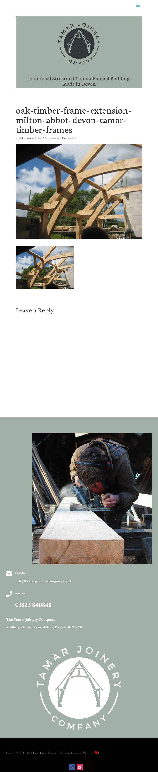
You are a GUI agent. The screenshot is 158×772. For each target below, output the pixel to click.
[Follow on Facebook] (72, 767)
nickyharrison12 (27, 138)
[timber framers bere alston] (92, 563)
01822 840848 (33, 604)
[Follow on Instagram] (80, 767)
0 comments (68, 138)
